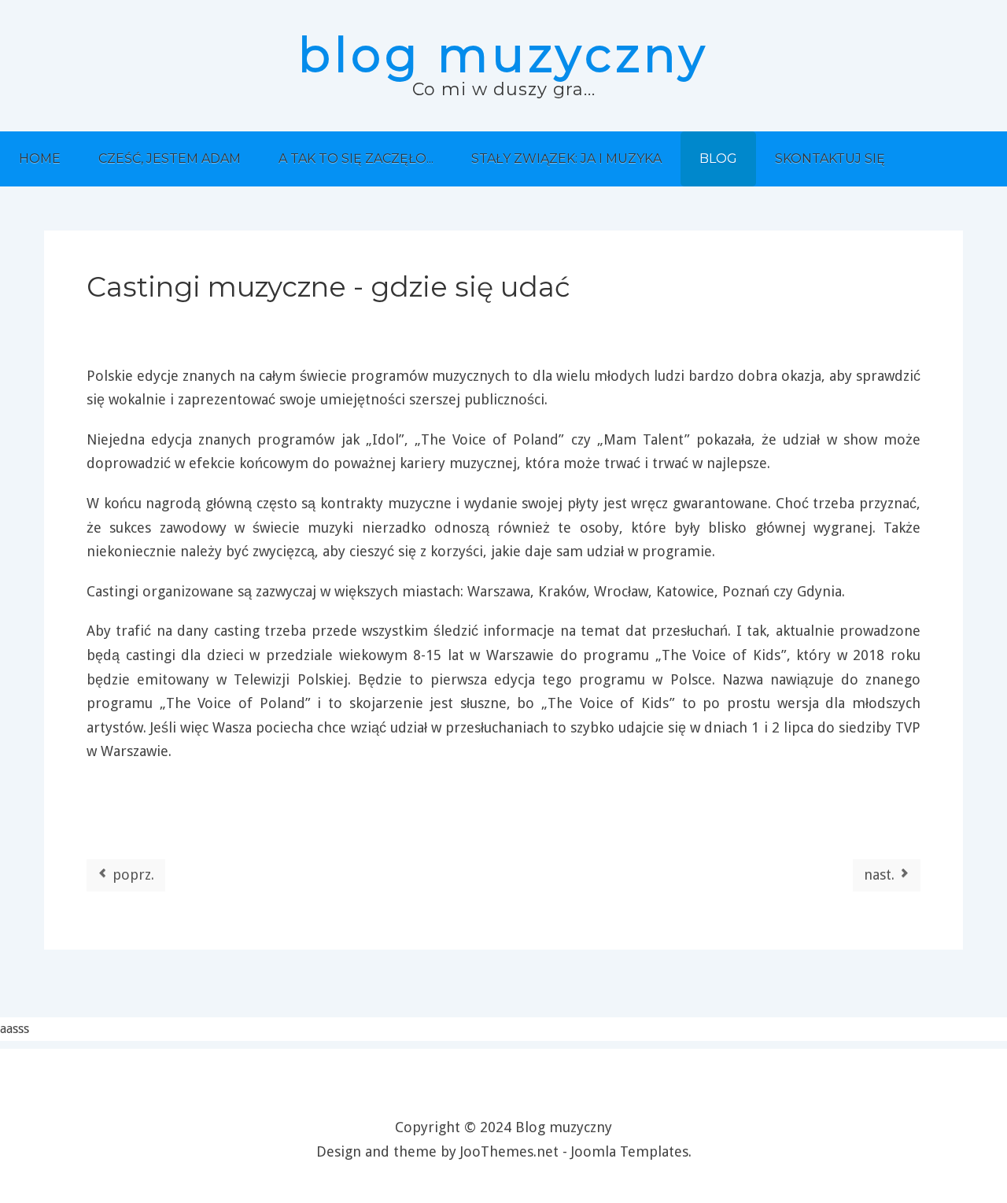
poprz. (131, 874)
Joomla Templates (629, 1151)
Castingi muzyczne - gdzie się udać (328, 287)
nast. (881, 874)
